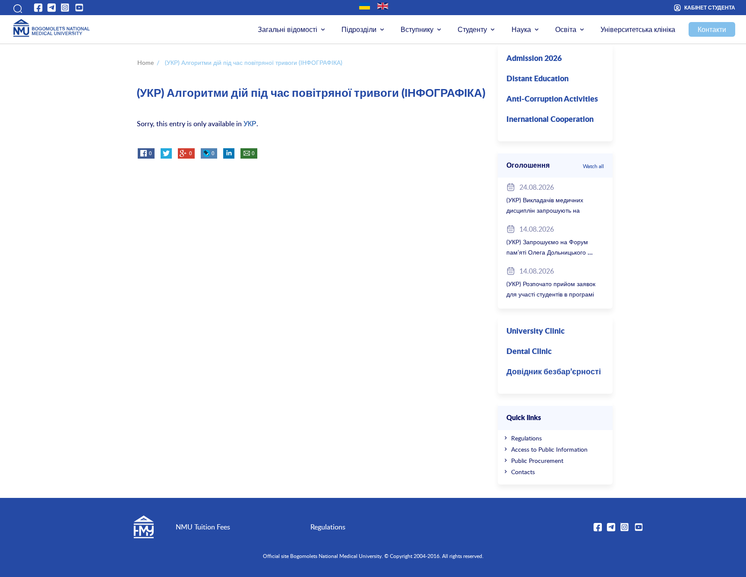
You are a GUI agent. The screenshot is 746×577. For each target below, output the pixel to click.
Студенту (472, 29)
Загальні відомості (287, 29)
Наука (521, 29)
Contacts (523, 472)
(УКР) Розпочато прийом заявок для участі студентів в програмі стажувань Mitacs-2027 (550, 294)
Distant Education (537, 79)
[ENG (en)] (382, 6)
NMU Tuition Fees (203, 527)
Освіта (565, 29)
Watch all (593, 166)
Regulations (526, 438)
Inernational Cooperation (550, 120)
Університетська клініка (638, 29)
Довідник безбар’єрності (553, 372)
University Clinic (535, 331)
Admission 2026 (534, 59)
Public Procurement (537, 460)
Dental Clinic (529, 352)
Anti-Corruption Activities (552, 99)
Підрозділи (358, 29)
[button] (16, 7)
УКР (249, 123)
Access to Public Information (549, 449)
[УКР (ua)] (364, 6)
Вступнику (417, 29)
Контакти (712, 29)
